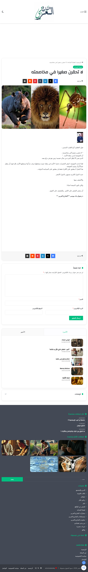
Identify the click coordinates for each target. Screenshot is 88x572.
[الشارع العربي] (44, 11)
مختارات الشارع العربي (78, 513)
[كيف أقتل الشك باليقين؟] (72, 448)
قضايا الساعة (71, 62)
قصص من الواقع (80, 507)
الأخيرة (65, 332)
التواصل (83, 559)
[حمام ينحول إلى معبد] (77, 362)
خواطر (83, 497)
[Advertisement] (44, 40)
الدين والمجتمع (80, 490)
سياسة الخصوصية (80, 556)
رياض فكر (82, 500)
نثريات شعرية (81, 526)
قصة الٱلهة (66, 378)
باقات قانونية (81, 493)
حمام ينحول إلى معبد (63, 359)
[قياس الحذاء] (77, 343)
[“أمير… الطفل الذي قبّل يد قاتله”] (77, 352)
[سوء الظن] (44, 448)
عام (84, 503)
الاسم (81, 299)
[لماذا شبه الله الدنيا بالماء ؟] (44, 464)
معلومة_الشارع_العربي (78, 520)
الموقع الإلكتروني (37, 308)
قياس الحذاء (66, 340)
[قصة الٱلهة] (77, 381)
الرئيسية (79, 62)
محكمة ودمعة (65, 368)
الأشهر (23, 332)
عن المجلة (83, 553)
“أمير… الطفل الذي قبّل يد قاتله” (59, 349)
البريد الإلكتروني (78, 308)
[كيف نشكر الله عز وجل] (15, 448)
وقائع (83, 530)
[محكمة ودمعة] (77, 371)
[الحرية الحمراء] (72, 464)
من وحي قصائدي (79, 523)
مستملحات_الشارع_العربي (77, 516)
